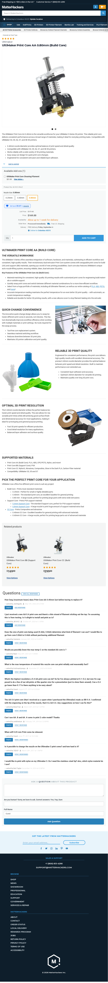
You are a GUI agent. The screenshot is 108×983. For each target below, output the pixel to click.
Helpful (8, 607)
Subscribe (74, 843)
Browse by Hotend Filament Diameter (53, 30)
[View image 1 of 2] (52, 129)
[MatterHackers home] (13, 7)
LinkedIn (56, 848)
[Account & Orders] (95, 7)
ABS (97, 286)
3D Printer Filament (54, 25)
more (13, 289)
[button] (54, 19)
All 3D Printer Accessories (12, 30)
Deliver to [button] (40, 230)
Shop (13, 879)
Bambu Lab (69, 25)
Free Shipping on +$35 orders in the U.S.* (18, 2)
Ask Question (53, 821)
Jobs (13, 935)
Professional (18, 890)
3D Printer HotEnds (30, 30)
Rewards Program (21, 932)
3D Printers (38, 25)
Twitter (46, 848)
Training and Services (85, 25)
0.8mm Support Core (20, 507)
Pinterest (61, 848)
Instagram (51, 848)
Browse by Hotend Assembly (80, 30)
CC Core (10, 509)
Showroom (17, 887)
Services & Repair (20, 905)
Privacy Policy (18, 943)
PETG (102, 286)
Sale (18, 25)
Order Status (18, 924)
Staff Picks (27, 25)
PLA (93, 286)
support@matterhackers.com (54, 867)
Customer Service (43, 2)
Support (15, 898)
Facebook (41, 848)
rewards (26, 206)
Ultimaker (7, 42)
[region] (54, 88)
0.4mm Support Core (20, 504)
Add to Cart (89, 238)
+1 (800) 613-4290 (58, 2)
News (13, 883)
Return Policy (18, 939)
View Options (12, 578)
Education (16, 894)
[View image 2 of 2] (55, 129)
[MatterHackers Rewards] (7, 206)
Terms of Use (18, 946)
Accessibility (17, 950)
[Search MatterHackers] (103, 13)
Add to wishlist (13, 164)
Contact (15, 921)
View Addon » (19, 179)
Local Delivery (19, 928)
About (14, 917)
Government (17, 901)
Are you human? (33, 800)
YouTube (66, 848)
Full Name (8, 809)
